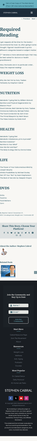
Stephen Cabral (7, 213)
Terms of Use (21, 415)
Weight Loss (19, 215)
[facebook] (11, 398)
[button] (1, 272)
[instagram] (26, 398)
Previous (26, 19)
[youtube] (21, 398)
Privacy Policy (18, 418)
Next (33, 19)
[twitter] (16, 398)
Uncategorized (9, 215)
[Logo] (10, 12)
